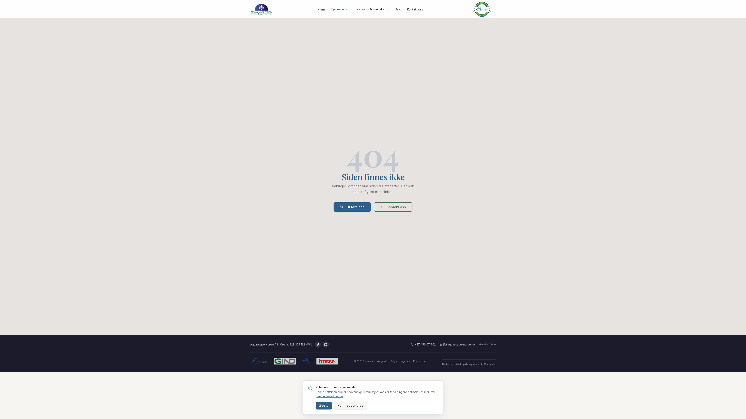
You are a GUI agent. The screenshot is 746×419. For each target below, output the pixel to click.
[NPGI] (327, 361)
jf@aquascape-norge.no (459, 344)
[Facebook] (318, 344)
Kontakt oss (415, 9)
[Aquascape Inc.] (259, 361)
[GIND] (285, 361)
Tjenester (337, 9)
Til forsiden (355, 207)
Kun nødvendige (350, 406)
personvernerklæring (329, 396)
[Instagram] (325, 344)
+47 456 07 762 (425, 344)
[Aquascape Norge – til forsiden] (261, 9)
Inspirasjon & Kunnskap (370, 9)
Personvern (419, 361)
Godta (324, 406)
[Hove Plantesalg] (306, 361)
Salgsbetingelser (400, 361)
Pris (398, 9)
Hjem (321, 9)
